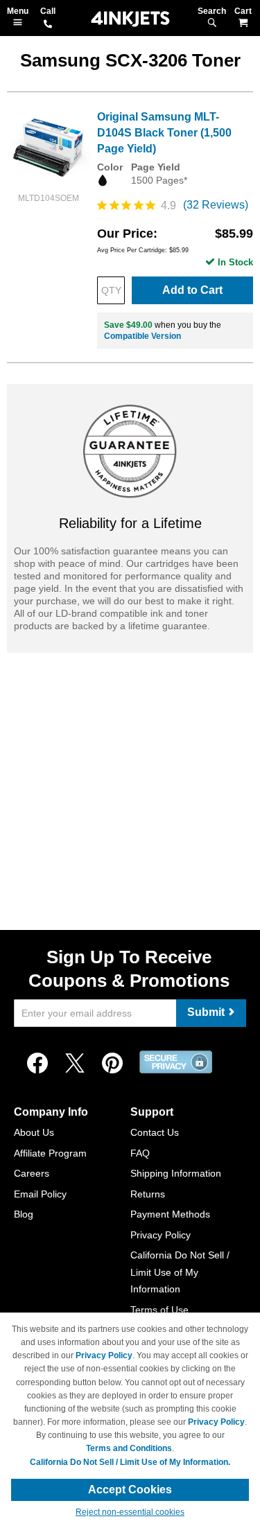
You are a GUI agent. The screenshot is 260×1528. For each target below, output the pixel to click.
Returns (147, 1194)
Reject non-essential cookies (130, 1512)
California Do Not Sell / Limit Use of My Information (179, 1271)
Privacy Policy (160, 1234)
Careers (31, 1173)
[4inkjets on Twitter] (74, 1063)
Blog (23, 1214)
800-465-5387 (47, 25)
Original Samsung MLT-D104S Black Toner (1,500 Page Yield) (164, 133)
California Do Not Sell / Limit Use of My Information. (130, 1462)
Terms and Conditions (129, 1448)
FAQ (140, 1153)
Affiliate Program (50, 1153)
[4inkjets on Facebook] (37, 1063)
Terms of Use (159, 1309)
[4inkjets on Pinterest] (112, 1063)
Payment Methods (170, 1214)
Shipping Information (175, 1173)
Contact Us (154, 1132)
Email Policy (40, 1194)
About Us (34, 1132)
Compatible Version (142, 336)
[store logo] (130, 19)
